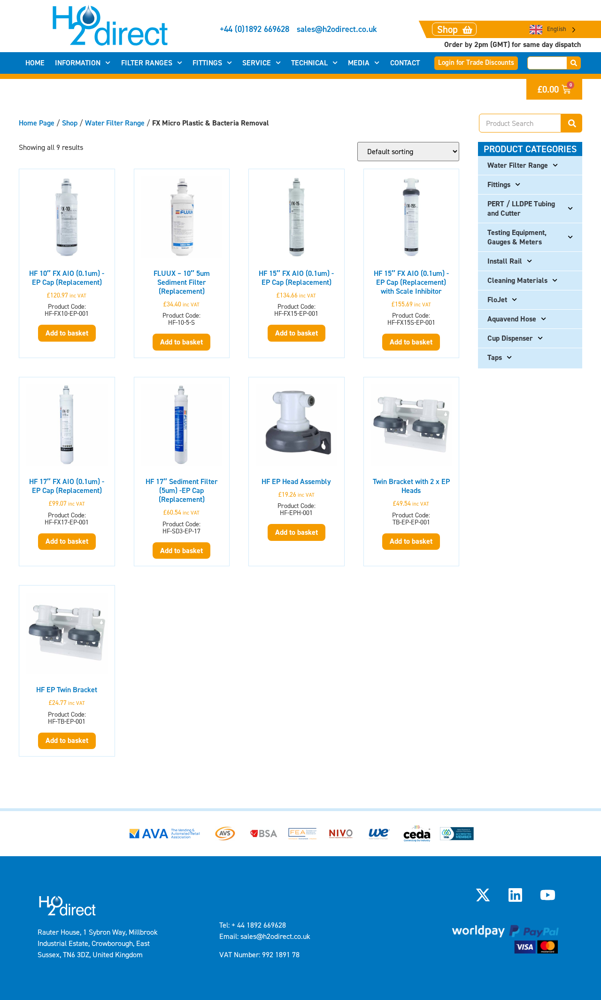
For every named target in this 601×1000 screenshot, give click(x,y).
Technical (309, 63)
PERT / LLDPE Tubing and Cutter (521, 208)
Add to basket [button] (67, 333)
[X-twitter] (482, 895)
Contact (405, 63)
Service (256, 63)
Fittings (207, 63)
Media (359, 63)
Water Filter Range (115, 123)
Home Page (36, 123)
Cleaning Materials (517, 280)
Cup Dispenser (510, 338)
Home (35, 63)
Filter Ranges (146, 63)
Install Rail (504, 261)
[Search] (574, 63)
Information (77, 63)
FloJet (497, 300)
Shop (69, 123)
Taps (494, 357)
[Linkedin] (515, 895)
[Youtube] (548, 895)
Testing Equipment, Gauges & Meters (517, 237)
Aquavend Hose (511, 319)
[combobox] (547, 63)
